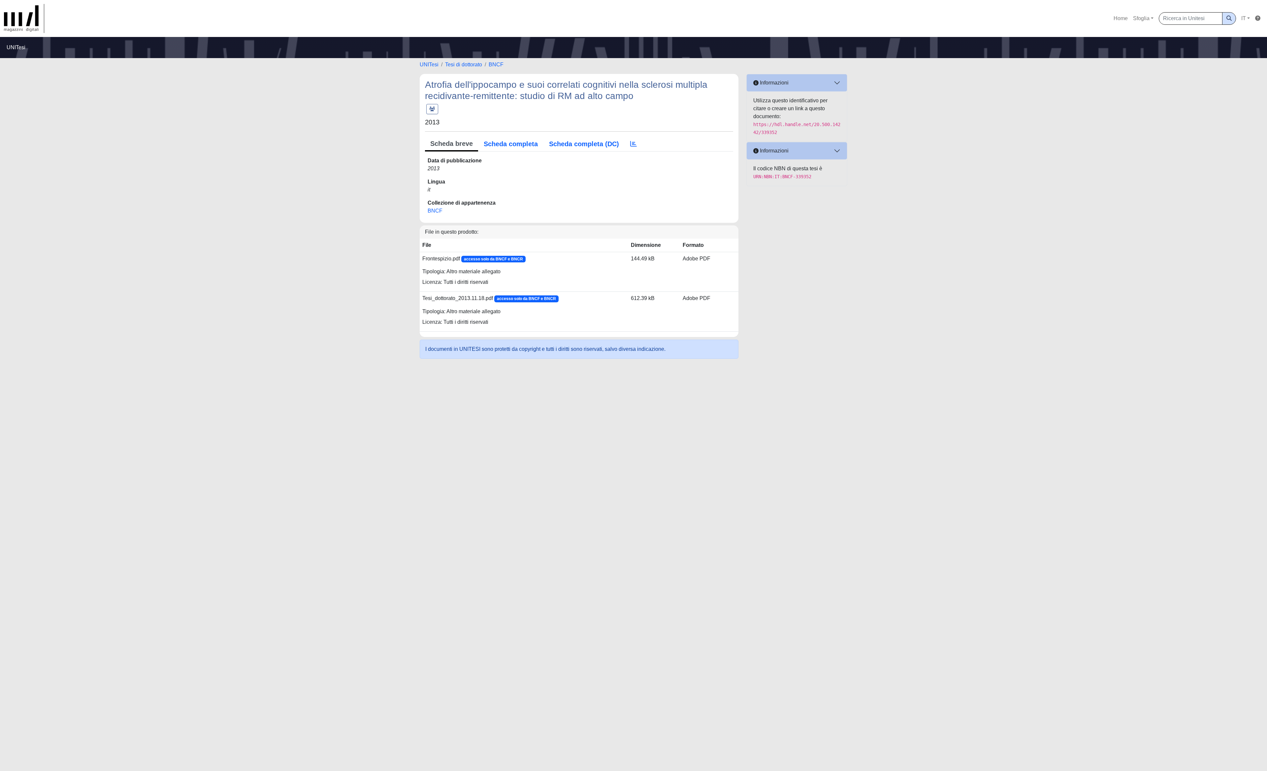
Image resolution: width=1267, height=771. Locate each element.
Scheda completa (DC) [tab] (584, 144)
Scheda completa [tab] (511, 144)
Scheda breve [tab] (451, 143)
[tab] (633, 144)
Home (1121, 18)
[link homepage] (24, 18)
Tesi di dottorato (463, 64)
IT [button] (1243, 18)
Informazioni (774, 82)
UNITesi (429, 64)
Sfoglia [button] (1141, 18)
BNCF (496, 64)
